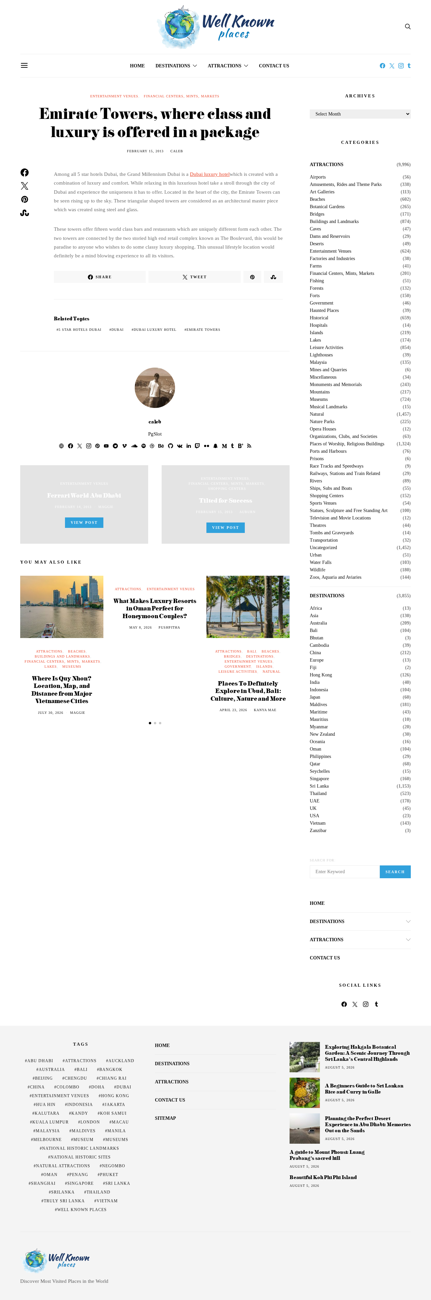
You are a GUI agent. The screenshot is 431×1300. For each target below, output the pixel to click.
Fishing (317, 281)
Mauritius (319, 719)
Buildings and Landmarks (62, 656)
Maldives (318, 704)
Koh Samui (113, 1113)
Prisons (317, 458)
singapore (80, 1183)
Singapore (319, 778)
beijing (44, 1078)
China (315, 653)
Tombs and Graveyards (332, 533)
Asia (314, 615)
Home (137, 65)
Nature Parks (322, 421)
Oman (315, 749)
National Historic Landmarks (80, 1148)
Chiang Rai (113, 1078)
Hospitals (318, 325)
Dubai (117, 329)
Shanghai (43, 1183)
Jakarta (115, 1104)
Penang (78, 1174)
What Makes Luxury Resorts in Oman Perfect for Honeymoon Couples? (154, 608)
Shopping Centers (227, 488)
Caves (315, 229)
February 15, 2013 (145, 151)
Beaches (77, 651)
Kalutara (47, 1113)
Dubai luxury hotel (210, 174)
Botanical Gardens (327, 206)
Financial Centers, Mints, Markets (182, 96)
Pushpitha (169, 627)
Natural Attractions (63, 1166)
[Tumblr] (409, 65)
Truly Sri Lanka (64, 1201)
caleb (176, 151)
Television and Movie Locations (340, 518)
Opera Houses (323, 429)
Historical (319, 318)
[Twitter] (392, 65)
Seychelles (320, 771)
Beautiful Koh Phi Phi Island (323, 1177)
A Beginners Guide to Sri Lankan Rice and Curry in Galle (364, 1088)
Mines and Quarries (328, 370)
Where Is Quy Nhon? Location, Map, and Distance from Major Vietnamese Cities (61, 689)
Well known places (82, 1209)
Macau (120, 1122)
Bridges (232, 656)
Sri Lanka (319, 786)
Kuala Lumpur (50, 1122)
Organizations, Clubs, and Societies (343, 436)
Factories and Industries (332, 258)
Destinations (173, 65)
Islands (264, 666)
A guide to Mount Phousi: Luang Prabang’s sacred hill (327, 1155)
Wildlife (317, 570)
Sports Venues (323, 503)
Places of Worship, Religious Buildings (347, 444)
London (90, 1122)
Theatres (318, 525)
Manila (116, 1131)
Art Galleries (322, 192)
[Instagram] (401, 65)
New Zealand (322, 734)
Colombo (68, 1087)
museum (83, 1139)
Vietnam (318, 823)
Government (238, 666)
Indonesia (319, 690)
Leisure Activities (238, 671)
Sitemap (165, 1118)
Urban (316, 555)
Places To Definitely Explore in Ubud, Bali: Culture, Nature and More (248, 690)
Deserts (317, 244)
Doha (98, 1087)
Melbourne (47, 1139)
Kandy (79, 1113)
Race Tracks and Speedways (336, 466)
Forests (316, 288)
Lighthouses (321, 355)
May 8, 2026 (140, 627)
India (315, 682)
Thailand (318, 793)
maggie (105, 507)
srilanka (63, 1192)
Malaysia (318, 362)
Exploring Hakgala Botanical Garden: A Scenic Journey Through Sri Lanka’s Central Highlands (367, 1053)
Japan (315, 697)
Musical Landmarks (328, 407)
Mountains (320, 392)
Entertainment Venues (114, 96)
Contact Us (274, 65)
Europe (317, 660)
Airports (318, 177)
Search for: (323, 860)
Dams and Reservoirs (330, 236)
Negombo (113, 1166)
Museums (71, 666)
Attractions (224, 65)
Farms (316, 266)
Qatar (315, 764)
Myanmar (319, 727)
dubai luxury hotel (155, 329)
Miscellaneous (323, 377)
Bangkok (111, 1069)
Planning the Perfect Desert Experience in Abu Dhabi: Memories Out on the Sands (367, 1124)
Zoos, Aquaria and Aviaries (335, 577)
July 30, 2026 (50, 713)
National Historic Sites (81, 1157)
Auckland (121, 1060)
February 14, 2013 (73, 507)
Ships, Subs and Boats (331, 488)
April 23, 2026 (233, 710)
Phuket (109, 1174)
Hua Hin (46, 1104)
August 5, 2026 (340, 1067)
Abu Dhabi (40, 1060)
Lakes (50, 666)
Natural (271, 671)
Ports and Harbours (328, 451)
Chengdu (76, 1078)
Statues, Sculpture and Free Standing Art (349, 510)
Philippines (320, 756)
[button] (150, 723)
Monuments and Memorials (336, 384)
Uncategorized (323, 547)
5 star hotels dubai (80, 329)
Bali (251, 651)
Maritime (318, 712)
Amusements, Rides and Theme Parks (346, 184)
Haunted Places (324, 310)
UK (313, 808)
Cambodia (319, 645)
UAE (315, 801)
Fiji (313, 667)
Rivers (316, 481)
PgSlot (155, 434)
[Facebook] (382, 65)
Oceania (317, 741)
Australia (318, 623)
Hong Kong (321, 675)
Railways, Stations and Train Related (345, 473)
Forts (315, 295)
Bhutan (316, 638)
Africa (316, 608)
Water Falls (320, 562)
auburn (247, 512)
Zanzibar (318, 830)
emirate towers (204, 329)
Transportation (324, 540)
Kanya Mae (265, 710)
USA (314, 816)
